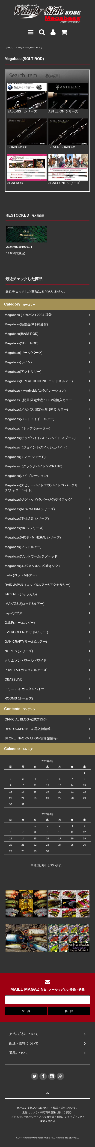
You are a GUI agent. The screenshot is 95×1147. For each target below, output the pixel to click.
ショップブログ (73, 1116)
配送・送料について (64, 1107)
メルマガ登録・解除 (50, 1116)
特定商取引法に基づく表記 (55, 1112)
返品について (30, 1112)
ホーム (9, 47)
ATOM (51, 1121)
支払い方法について (38, 1107)
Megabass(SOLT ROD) (30, 47)
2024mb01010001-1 (19, 246)
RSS (42, 1121)
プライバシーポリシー (23, 1116)
